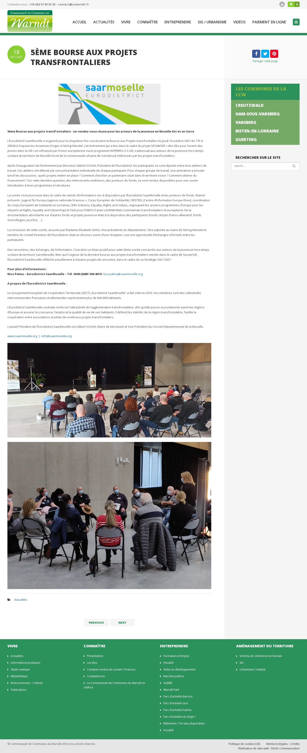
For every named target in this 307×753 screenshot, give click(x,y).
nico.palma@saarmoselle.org (123, 274)
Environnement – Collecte (27, 683)
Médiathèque (19, 676)
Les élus (92, 663)
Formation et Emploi (176, 656)
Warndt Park (171, 690)
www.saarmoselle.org (22, 336)
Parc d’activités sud (175, 703)
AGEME (167, 683)
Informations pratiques (25, 663)
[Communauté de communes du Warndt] (29, 21)
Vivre (126, 22)
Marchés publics (173, 676)
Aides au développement (179, 669)
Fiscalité (168, 663)
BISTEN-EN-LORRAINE (257, 131)
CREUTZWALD (250, 105)
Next (122, 623)
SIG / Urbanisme (212, 22)
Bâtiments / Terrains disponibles (184, 723)
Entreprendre (178, 22)
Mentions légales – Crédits (283, 744)
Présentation (95, 656)
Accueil (80, 22)
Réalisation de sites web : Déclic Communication (269, 748)
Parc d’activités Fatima (177, 710)
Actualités (103, 22)
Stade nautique (20, 669)
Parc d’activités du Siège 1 (179, 717)
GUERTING (246, 139)
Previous (96, 623)
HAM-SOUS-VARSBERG (258, 114)
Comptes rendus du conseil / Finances (111, 669)
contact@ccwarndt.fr (73, 4)
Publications (18, 690)
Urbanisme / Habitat (252, 669)
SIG (242, 663)
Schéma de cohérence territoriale (261, 656)
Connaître (147, 22)
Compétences (96, 676)
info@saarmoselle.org (56, 336)
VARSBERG (246, 122)
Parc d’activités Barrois (177, 696)
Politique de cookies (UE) (244, 744)
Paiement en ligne (269, 22)
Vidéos (239, 22)
